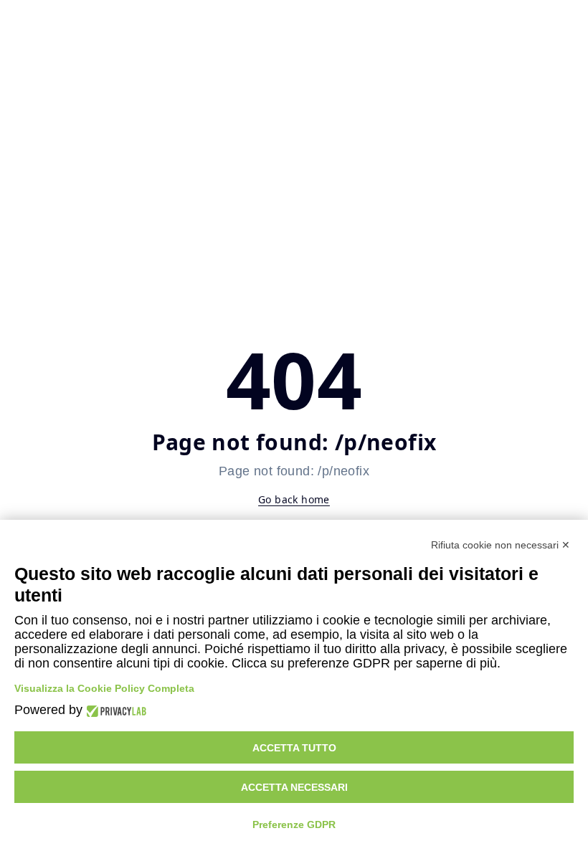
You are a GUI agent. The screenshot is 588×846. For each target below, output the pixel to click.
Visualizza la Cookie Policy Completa (104, 688)
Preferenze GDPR (294, 824)
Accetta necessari (294, 787)
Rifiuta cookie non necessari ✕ (500, 545)
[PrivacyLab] (114, 710)
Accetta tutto (294, 748)
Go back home (294, 499)
